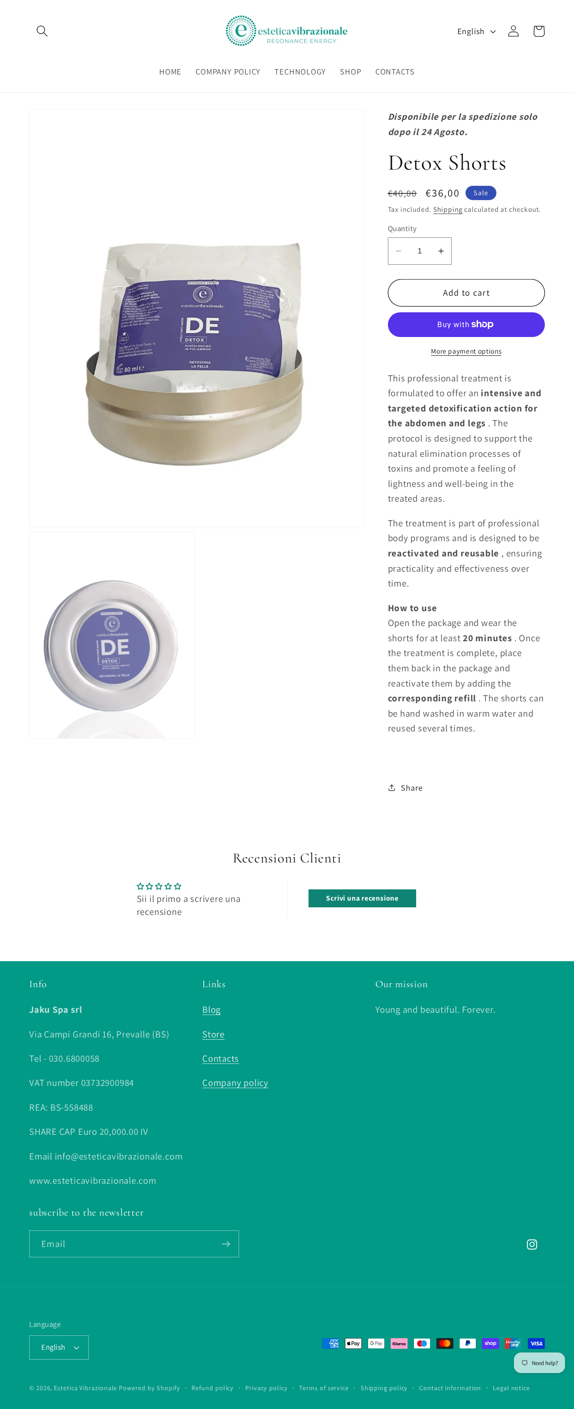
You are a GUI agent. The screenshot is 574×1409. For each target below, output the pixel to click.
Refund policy (212, 1387)
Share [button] (411, 787)
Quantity (402, 228)
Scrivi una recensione (362, 898)
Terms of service (324, 1387)
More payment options (466, 350)
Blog (211, 1010)
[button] (42, 31)
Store (213, 1034)
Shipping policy (384, 1387)
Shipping (447, 208)
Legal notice (511, 1387)
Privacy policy (266, 1387)
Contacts (220, 1058)
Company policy (235, 1083)
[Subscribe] (226, 1244)
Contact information (450, 1387)
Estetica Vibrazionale (85, 1387)
